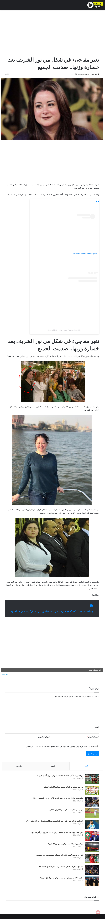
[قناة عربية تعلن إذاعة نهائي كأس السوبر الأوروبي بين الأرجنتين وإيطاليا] (92, 802)
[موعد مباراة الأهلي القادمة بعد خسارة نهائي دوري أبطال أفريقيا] (92, 779)
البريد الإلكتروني (93, 737)
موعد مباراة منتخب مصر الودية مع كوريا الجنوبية (65, 844)
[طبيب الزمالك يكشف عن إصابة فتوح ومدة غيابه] (92, 813)
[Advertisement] (52, 30)
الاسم (96, 727)
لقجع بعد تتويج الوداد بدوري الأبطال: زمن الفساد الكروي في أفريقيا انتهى (57, 832)
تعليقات (19, 766)
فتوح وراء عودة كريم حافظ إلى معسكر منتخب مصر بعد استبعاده (59, 855)
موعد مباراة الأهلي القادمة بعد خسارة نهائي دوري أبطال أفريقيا (60, 775)
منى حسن (94, 74)
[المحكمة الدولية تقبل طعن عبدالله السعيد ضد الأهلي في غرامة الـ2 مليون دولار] (92, 824)
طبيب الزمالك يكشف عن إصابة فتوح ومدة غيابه (65, 809)
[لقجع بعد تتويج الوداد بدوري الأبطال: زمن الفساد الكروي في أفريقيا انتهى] (92, 836)
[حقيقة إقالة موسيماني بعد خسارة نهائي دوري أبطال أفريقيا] (92, 881)
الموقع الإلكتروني (44, 737)
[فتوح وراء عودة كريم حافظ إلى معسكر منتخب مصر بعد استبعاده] (92, 858)
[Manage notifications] (98, 912)
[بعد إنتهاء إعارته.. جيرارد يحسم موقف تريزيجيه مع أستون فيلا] (92, 870)
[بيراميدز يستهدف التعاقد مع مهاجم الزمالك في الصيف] (92, 790)
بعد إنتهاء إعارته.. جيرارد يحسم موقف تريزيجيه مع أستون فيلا (61, 866)
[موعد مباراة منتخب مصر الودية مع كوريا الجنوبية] (92, 847)
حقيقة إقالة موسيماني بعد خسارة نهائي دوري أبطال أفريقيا (61, 878)
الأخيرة (86, 766)
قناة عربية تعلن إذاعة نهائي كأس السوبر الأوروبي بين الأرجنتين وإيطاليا (57, 798)
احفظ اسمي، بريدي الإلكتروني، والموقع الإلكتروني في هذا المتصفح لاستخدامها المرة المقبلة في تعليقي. (61, 746)
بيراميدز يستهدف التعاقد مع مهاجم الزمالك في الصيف (63, 787)
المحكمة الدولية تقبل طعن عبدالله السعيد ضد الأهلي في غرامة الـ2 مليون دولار (54, 821)
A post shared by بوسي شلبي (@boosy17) (64, 330)
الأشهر (52, 766)
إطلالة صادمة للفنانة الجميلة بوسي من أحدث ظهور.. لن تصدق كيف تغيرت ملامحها (52, 611)
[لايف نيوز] (95, 5)
